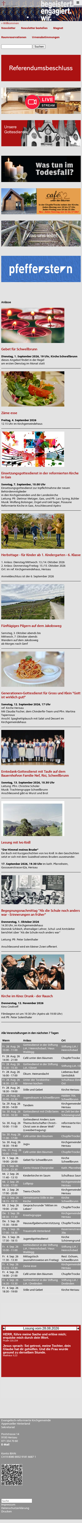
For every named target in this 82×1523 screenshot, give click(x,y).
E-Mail (5, 1444)
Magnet (58, 28)
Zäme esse (9, 413)
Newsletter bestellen (34, 28)
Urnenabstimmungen (46, 37)
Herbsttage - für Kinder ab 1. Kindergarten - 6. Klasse (41, 555)
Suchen (39, 46)
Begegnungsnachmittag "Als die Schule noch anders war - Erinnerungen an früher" (40, 913)
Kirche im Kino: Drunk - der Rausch (27, 996)
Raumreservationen (13, 37)
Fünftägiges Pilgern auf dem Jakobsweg (31, 626)
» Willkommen (11, 23)
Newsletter (8, 28)
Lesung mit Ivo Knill (15, 842)
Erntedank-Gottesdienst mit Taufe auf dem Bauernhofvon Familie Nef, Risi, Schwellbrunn (35, 773)
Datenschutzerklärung (15, 1508)
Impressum (8, 1504)
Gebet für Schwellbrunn (19, 349)
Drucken (6, 1511)
